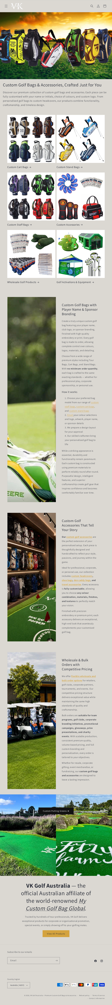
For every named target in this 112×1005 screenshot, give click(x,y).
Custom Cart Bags (17, 167)
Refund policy (84, 995)
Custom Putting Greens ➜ (56, 811)
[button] (6, 6)
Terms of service (98, 995)
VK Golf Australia (36, 995)
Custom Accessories (68, 224)
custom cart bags (85, 406)
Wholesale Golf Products (21, 282)
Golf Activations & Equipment (74, 282)
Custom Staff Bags (18, 224)
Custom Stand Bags (68, 167)
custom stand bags (79, 410)
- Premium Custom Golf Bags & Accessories (60, 995)
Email (70, 415)
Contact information (97, 998)
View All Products (56, 933)
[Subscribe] (56, 960)
